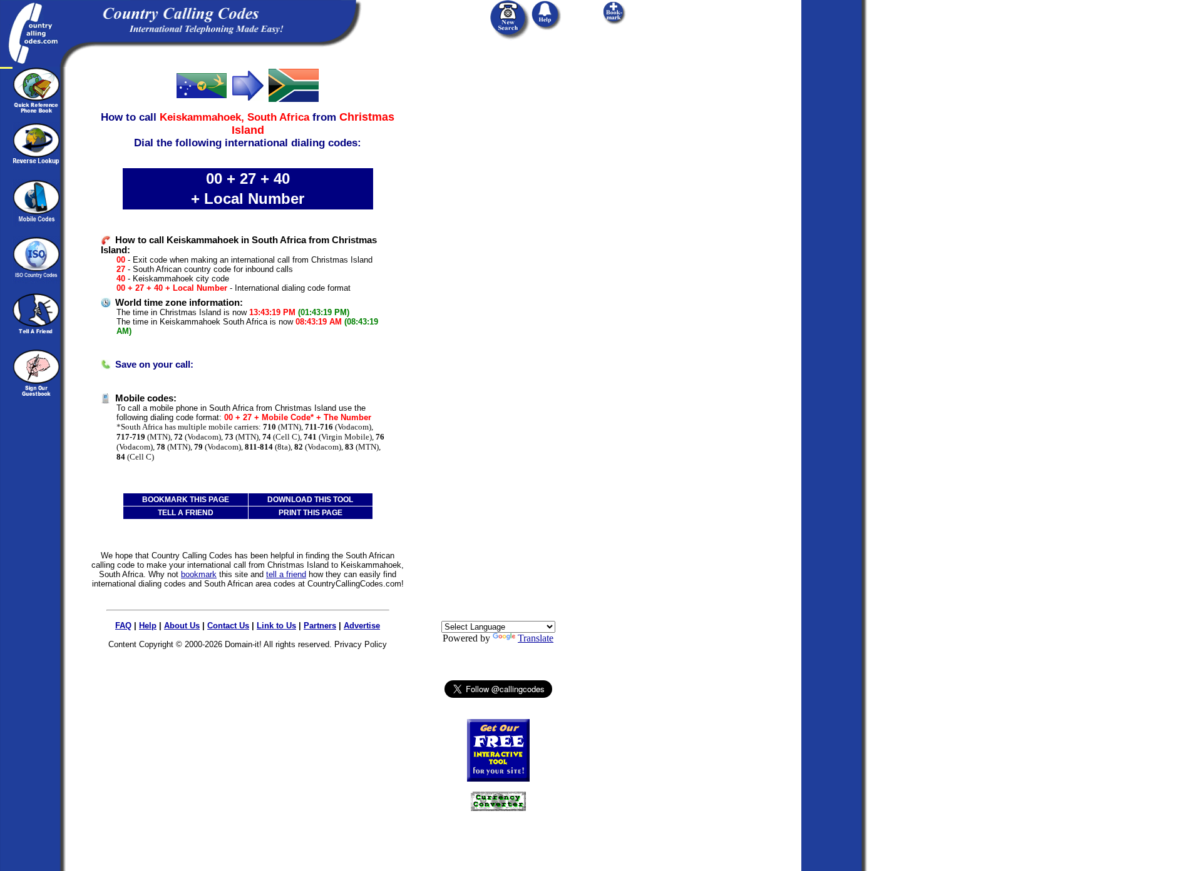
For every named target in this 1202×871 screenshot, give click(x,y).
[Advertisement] (498, 254)
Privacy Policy (360, 644)
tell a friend (286, 574)
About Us (182, 625)
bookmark (199, 574)
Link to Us (276, 625)
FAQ (123, 625)
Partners (320, 625)
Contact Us (228, 625)
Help (148, 625)
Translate (535, 638)
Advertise (362, 625)
